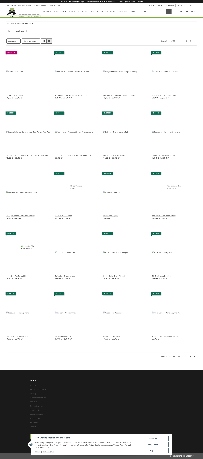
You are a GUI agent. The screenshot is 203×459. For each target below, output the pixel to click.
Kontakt (33, 385)
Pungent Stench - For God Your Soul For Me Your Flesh (27, 155)
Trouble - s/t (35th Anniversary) (164, 95)
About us (33, 402)
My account (182, 5)
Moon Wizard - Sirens (63, 216)
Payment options (36, 414)
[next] (194, 41)
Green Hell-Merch (108, 11)
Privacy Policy (48, 452)
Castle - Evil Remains (111, 336)
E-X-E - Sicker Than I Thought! (115, 276)
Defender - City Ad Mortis (65, 276)
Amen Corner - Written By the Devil (166, 336)
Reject (152, 451)
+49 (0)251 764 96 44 (41, 5)
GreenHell (170, 5)
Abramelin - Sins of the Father (164, 216)
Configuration (152, 445)
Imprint (37, 452)
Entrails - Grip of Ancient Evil (114, 155)
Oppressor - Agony (110, 216)
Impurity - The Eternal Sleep (17, 276)
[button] (176, 12)
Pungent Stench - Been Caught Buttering (119, 95)
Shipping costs (35, 418)
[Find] (169, 11)
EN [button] (159, 5)
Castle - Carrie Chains (14, 95)
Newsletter (34, 422)
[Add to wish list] (95, 113)
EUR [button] (150, 5)
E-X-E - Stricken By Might (161, 276)
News (192, 5)
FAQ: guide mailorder (38, 389)
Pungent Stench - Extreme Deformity (20, 216)
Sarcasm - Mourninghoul (64, 336)
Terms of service (36, 406)
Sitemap (33, 393)
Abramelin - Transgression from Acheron (71, 95)
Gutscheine (122, 11)
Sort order (12, 41)
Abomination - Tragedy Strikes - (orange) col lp (73, 155)
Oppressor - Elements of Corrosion (165, 155)
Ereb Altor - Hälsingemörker (17, 336)
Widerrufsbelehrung (38, 398)
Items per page (30, 41)
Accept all (153, 439)
